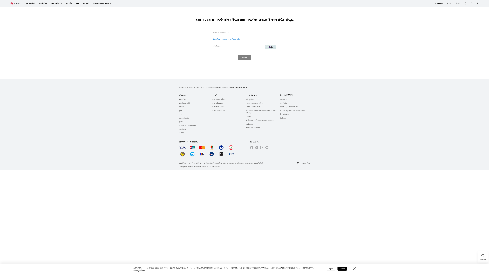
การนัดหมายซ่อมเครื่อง (253, 128)
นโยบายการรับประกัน (253, 107)
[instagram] (261, 148)
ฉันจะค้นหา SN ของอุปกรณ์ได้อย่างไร (226, 39)
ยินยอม (342, 268)
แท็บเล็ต (181, 107)
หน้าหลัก (182, 87)
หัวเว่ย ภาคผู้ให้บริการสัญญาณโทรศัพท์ (292, 110)
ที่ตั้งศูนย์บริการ (251, 99)
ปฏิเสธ (331, 268)
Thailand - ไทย (305, 163)
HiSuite (248, 117)
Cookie (231, 163)
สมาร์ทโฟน (182, 99)
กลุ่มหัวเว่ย (283, 103)
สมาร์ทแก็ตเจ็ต (184, 118)
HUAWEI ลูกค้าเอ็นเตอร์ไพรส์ (289, 107)
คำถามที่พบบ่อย (217, 103)
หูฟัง (180, 110)
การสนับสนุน (194, 87)
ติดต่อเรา (283, 118)
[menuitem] (194, 99)
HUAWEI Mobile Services (187, 125)
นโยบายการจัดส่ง (218, 107)
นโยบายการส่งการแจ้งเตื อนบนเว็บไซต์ (250, 163)
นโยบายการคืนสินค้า (219, 110)
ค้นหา (244, 58)
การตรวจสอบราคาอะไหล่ (254, 103)
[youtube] (266, 148)
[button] (466, 3)
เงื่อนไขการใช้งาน (195, 163)
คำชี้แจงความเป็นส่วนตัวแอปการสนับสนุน (260, 120)
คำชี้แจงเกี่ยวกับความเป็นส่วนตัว (215, 163)
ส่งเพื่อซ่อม (249, 124)
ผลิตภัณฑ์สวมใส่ (184, 103)
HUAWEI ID (182, 133)
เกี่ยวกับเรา (283, 99)
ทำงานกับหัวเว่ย (285, 114)
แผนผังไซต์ (182, 163)
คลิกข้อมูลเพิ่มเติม (138, 270)
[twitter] (256, 148)
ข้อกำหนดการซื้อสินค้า (219, 99)
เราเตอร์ (181, 114)
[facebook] (251, 148)
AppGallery (183, 129)
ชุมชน (181, 122)
